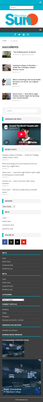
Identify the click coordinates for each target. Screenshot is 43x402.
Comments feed (8, 225)
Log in (4, 218)
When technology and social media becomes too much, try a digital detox (27, 82)
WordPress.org (7, 229)
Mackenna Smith (29, 54)
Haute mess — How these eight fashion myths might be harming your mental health (26, 96)
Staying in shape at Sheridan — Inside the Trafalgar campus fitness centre (25, 67)
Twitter (4, 313)
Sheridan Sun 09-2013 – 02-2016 (12, 320)
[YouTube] (24, 34)
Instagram (5, 317)
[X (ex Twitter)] (11, 242)
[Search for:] (21, 7)
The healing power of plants (24, 52)
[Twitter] (19, 34)
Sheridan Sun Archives (9, 330)
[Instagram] (28, 34)
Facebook (5, 309)
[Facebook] (15, 34)
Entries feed (6, 221)
